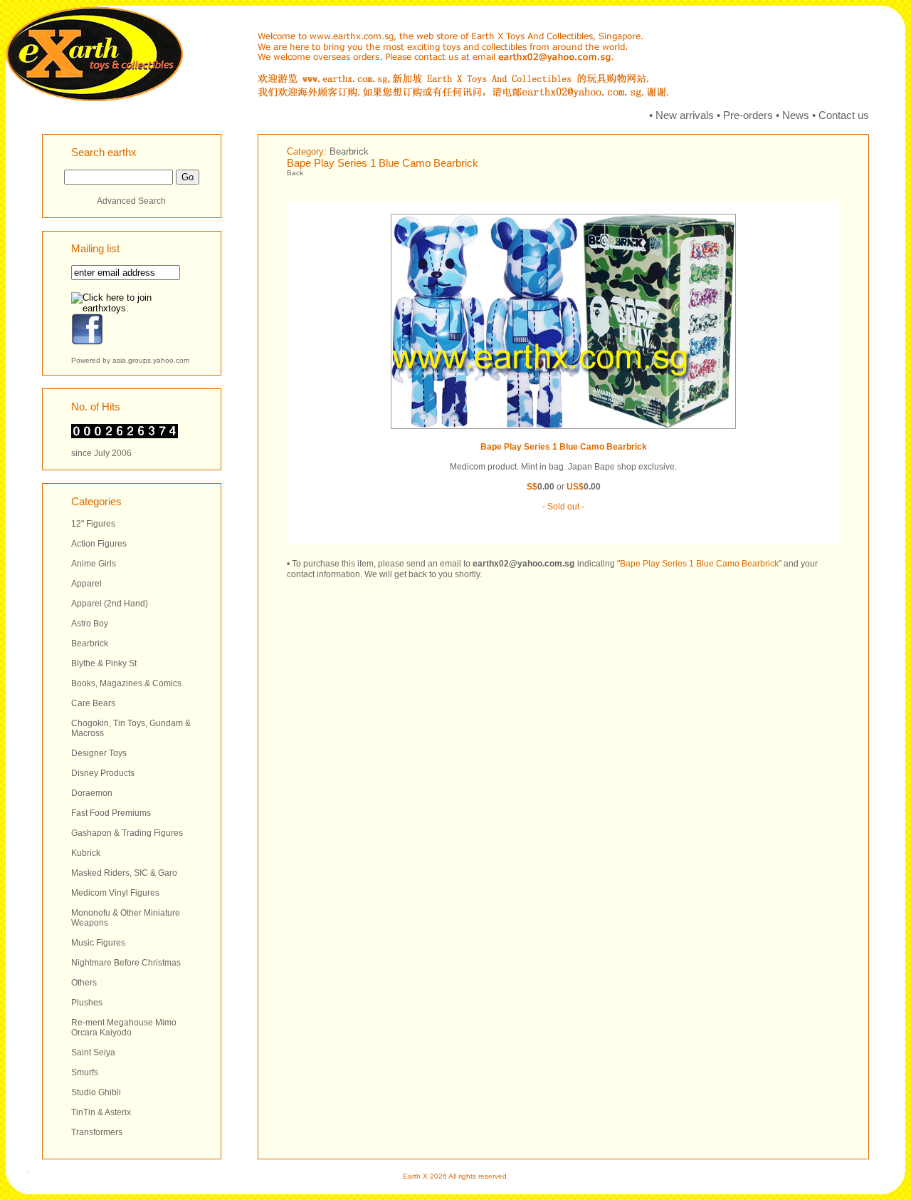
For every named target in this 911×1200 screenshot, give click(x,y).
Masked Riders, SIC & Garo (124, 873)
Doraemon (91, 793)
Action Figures (99, 544)
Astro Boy (89, 624)
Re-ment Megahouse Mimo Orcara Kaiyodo (124, 1028)
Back (295, 173)
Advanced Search (131, 201)
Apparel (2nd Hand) (109, 604)
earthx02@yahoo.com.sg (523, 564)
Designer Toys (99, 753)
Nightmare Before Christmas (126, 963)
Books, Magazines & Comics (126, 683)
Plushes (86, 1003)
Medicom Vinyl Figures (115, 893)
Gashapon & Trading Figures (127, 833)
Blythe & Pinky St (104, 663)
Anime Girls (93, 564)
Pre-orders (748, 115)
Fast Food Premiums (111, 813)
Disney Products (103, 773)
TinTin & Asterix (101, 1112)
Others (84, 983)
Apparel (86, 584)
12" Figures (93, 524)
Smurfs (84, 1072)
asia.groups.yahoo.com (150, 360)
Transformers (96, 1132)
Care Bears (93, 703)
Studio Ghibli (96, 1092)
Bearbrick (89, 643)
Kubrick (85, 853)
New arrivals (684, 115)
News (795, 115)
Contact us (843, 115)
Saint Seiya (93, 1052)
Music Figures (98, 943)
